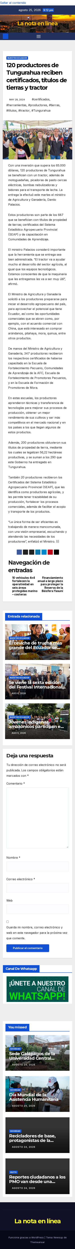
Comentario (15, 783)
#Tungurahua (40, 110)
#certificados (41, 99)
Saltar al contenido (13, 3)
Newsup (58, 1237)
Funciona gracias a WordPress (26, 1237)
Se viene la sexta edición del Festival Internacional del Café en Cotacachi (35, 687)
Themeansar (37, 1242)
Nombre (13, 857)
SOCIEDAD (15, 1049)
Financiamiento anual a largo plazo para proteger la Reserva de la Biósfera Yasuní (50, 584)
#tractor (24, 110)
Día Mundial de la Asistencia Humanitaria (33, 1097)
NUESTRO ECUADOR (17, 58)
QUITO (13, 1172)
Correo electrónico (20, 879)
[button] (70, 36)
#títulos (11, 110)
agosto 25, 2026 (23, 1064)
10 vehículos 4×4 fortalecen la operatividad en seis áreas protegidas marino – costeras (25, 586)
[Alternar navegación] (39, 36)
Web (9, 900)
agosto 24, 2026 (23, 1147)
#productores (37, 105)
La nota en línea (37, 23)
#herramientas (16, 105)
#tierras (54, 105)
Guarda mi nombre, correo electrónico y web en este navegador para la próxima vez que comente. (36, 932)
